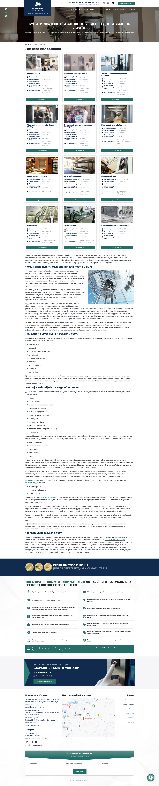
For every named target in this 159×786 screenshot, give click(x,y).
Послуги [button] (99, 9)
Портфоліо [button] (121, 9)
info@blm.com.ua (37, 745)
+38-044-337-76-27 (91, 2)
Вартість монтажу (34, 81)
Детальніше (41, 99)
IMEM (118, 143)
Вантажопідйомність (35, 77)
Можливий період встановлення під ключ (34, 85)
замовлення (125, 3)
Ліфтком (44, 90)
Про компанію (71, 9)
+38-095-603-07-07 (76, 2)
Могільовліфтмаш (126, 142)
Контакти (131, 9)
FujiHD (51, 242)
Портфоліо (130, 718)
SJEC (47, 242)
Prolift (49, 90)
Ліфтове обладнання (127, 704)
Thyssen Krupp (46, 92)
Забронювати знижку (44, 681)
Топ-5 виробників (34, 90)
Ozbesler (45, 89)
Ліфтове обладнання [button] (86, 9)
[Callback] (150, 777)
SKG (49, 191)
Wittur (50, 89)
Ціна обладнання (34, 79)
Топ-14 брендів (110, 9)
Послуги (131, 709)
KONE (43, 242)
